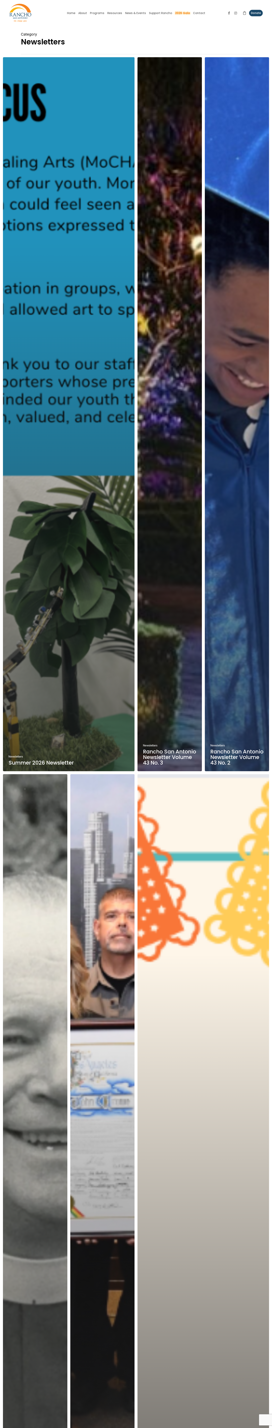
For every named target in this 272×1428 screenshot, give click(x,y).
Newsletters (16, 756)
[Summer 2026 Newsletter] (69, 414)
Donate (256, 13)
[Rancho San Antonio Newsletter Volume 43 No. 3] (169, 414)
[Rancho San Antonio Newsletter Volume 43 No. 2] (237, 414)
